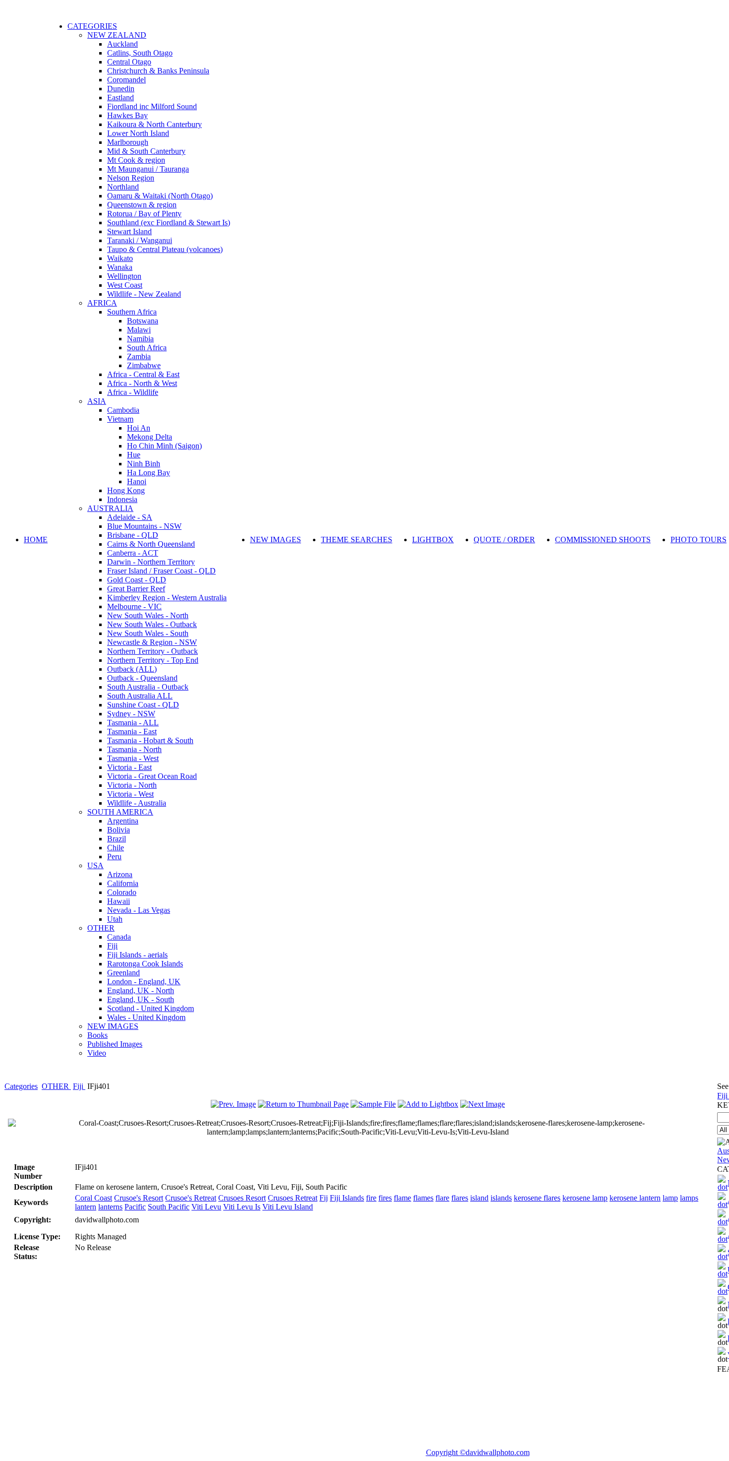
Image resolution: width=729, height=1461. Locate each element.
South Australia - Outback (147, 687)
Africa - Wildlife (132, 392)
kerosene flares (537, 1198)
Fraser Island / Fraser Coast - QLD (161, 571)
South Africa (147, 347)
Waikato (120, 258)
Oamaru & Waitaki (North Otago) (160, 195)
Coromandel (126, 79)
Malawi (139, 329)
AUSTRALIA (110, 508)
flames (423, 1198)
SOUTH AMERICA (120, 812)
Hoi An (138, 428)
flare (442, 1198)
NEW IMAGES (112, 1026)
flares (459, 1198)
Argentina (122, 821)
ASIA (96, 401)
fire (371, 1198)
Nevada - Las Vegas (138, 910)
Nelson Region (130, 178)
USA (95, 865)
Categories (21, 1086)
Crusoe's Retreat (190, 1198)
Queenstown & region (142, 204)
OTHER (101, 928)
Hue (133, 454)
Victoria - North (132, 785)
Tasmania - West (133, 758)
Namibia (140, 338)
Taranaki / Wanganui (139, 240)
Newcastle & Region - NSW (152, 642)
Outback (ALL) (132, 669)
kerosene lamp (585, 1198)
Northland (123, 187)
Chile (115, 847)
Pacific (135, 1207)
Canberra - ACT (132, 553)
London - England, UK (144, 981)
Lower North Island (138, 133)
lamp (670, 1198)
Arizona (119, 874)
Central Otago (129, 62)
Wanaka (119, 267)
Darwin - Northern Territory (151, 562)
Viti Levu (206, 1207)
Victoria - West (130, 794)
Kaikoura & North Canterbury (154, 124)
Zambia (139, 356)
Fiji (112, 946)
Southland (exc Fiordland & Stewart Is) (168, 222)
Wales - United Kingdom (146, 1017)
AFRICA (102, 303)
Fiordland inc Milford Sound (152, 106)
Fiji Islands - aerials (137, 955)
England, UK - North (140, 990)
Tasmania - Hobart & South (150, 740)
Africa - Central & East (143, 374)
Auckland (122, 44)
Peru (114, 856)
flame (402, 1198)
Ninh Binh (143, 463)
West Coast (124, 285)
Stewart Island (129, 231)
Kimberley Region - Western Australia (167, 597)
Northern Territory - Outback (152, 651)
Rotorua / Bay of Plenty (144, 213)
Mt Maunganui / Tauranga (148, 169)
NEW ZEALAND (116, 35)
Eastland (120, 97)
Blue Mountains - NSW (144, 526)
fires (385, 1198)
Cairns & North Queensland (151, 544)
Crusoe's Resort (138, 1198)
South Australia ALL (140, 696)
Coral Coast (93, 1198)
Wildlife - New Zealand (144, 294)
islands (501, 1198)
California (122, 883)
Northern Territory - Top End (152, 660)
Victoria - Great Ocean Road (152, 776)
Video (96, 1053)
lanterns (110, 1207)
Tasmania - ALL (133, 722)
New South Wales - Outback (152, 624)
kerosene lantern (635, 1198)
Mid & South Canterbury (146, 151)
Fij (323, 1198)
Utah (114, 919)
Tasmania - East (132, 731)
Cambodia (123, 410)
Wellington (124, 276)
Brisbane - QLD (132, 535)
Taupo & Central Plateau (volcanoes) (165, 249)
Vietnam (120, 419)
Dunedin (120, 88)
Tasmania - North (134, 749)
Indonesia (122, 499)
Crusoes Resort (242, 1198)
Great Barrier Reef (136, 588)
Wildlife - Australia (136, 803)
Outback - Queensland (142, 678)
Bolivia (118, 830)
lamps (689, 1198)
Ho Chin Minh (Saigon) (164, 446)
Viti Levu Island (287, 1207)
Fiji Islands (347, 1198)
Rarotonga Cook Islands (145, 963)
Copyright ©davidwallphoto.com (478, 1452)
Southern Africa (132, 312)
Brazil (116, 838)
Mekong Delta (149, 437)
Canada (119, 937)
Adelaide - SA (129, 517)
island (479, 1198)
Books (97, 1035)
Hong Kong (126, 490)
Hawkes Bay (127, 115)
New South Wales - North (147, 615)
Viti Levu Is (241, 1207)
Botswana (142, 321)
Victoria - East (129, 767)
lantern (85, 1207)
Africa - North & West (142, 383)
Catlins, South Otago (140, 53)
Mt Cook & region (136, 160)
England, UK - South (140, 999)
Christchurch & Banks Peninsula (158, 70)
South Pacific (168, 1207)
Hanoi (136, 481)
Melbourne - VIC (134, 606)
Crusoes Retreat (292, 1198)
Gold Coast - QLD (136, 579)
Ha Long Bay (148, 472)
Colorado (121, 892)
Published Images (114, 1044)
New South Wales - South (147, 633)
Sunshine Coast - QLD (143, 704)
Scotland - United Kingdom (150, 1008)
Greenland (123, 972)
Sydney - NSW (131, 713)
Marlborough (127, 142)
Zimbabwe (144, 365)
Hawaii (118, 901)
